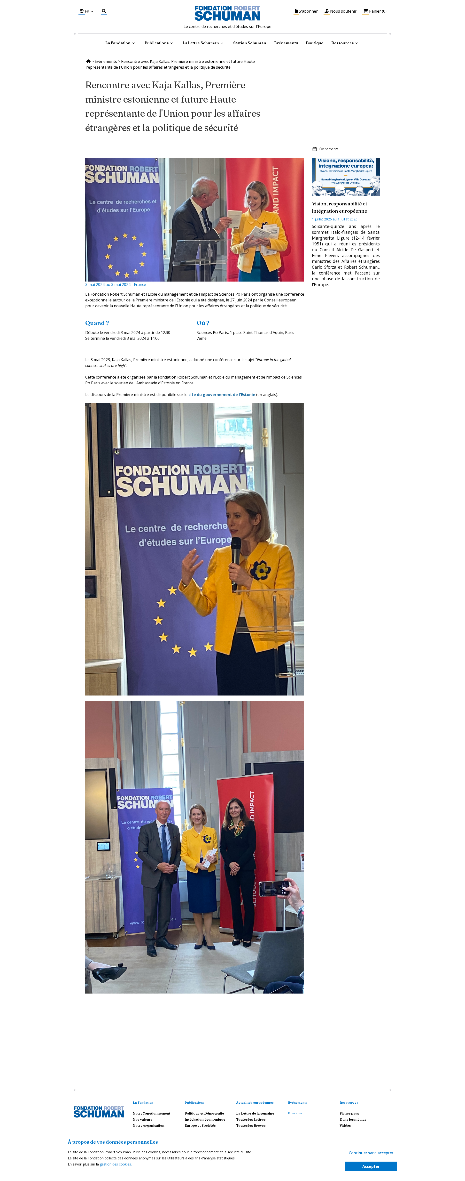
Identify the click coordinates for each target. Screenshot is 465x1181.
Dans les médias (353, 1119)
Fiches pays (349, 1113)
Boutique (314, 42)
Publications (194, 1102)
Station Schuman (249, 42)
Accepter (371, 1166)
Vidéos (345, 1125)
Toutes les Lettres (250, 1119)
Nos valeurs (142, 1119)
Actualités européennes (255, 1102)
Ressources (342, 42)
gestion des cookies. (116, 1164)
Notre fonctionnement (151, 1113)
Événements (286, 42)
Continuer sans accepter (371, 1153)
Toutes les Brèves (250, 1125)
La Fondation (143, 1102)
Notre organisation (148, 1125)
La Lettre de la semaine (255, 1113)
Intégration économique (205, 1119)
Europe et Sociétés (200, 1125)
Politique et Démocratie (204, 1113)
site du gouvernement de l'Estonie (221, 394)
